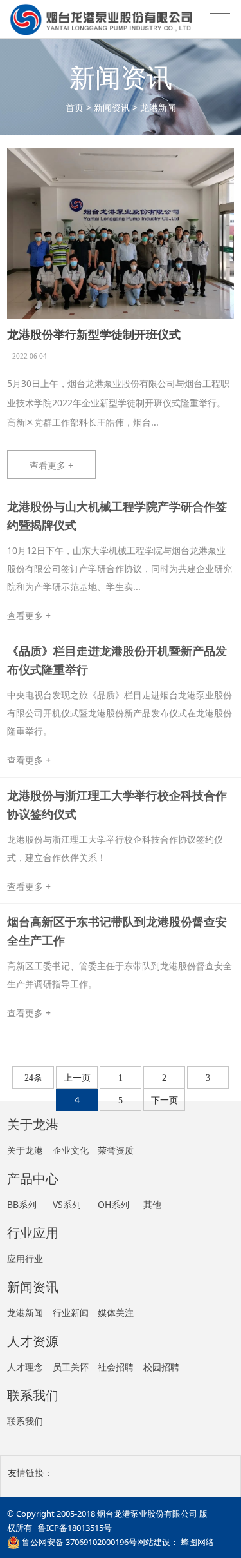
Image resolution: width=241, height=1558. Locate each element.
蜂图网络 (197, 1542)
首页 (75, 107)
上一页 (77, 1078)
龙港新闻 (158, 107)
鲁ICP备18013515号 (75, 1527)
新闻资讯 (112, 107)
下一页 (164, 1100)
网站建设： (158, 1542)
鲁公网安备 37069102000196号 (78, 1542)
